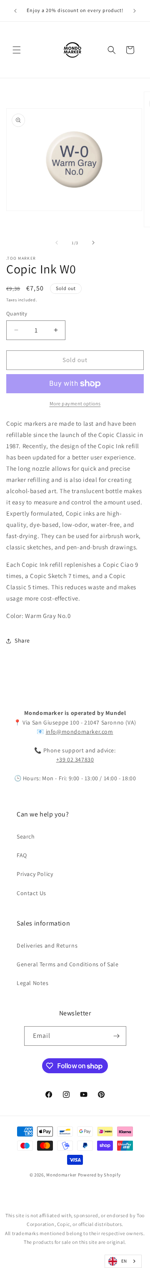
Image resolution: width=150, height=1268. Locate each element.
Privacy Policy (35, 874)
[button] (17, 50)
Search (26, 836)
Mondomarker (61, 1175)
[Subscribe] (117, 1036)
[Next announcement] (134, 11)
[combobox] (123, 1261)
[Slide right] (93, 242)
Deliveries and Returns (47, 945)
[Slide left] (57, 242)
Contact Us (31, 893)
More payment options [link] (75, 403)
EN (124, 1261)
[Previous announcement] (15, 11)
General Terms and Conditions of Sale (68, 964)
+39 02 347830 (75, 759)
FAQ (22, 855)
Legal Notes (33, 983)
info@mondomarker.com (79, 731)
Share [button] (22, 640)
